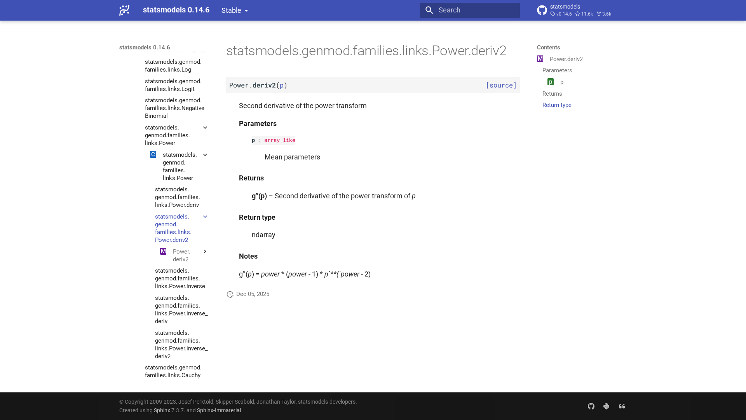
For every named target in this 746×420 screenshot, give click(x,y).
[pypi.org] (606, 406)
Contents (548, 47)
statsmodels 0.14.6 (144, 47)
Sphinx (162, 410)
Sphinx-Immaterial (219, 410)
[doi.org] (622, 406)
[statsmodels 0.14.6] (124, 10)
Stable (231, 10)
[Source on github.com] (591, 406)
